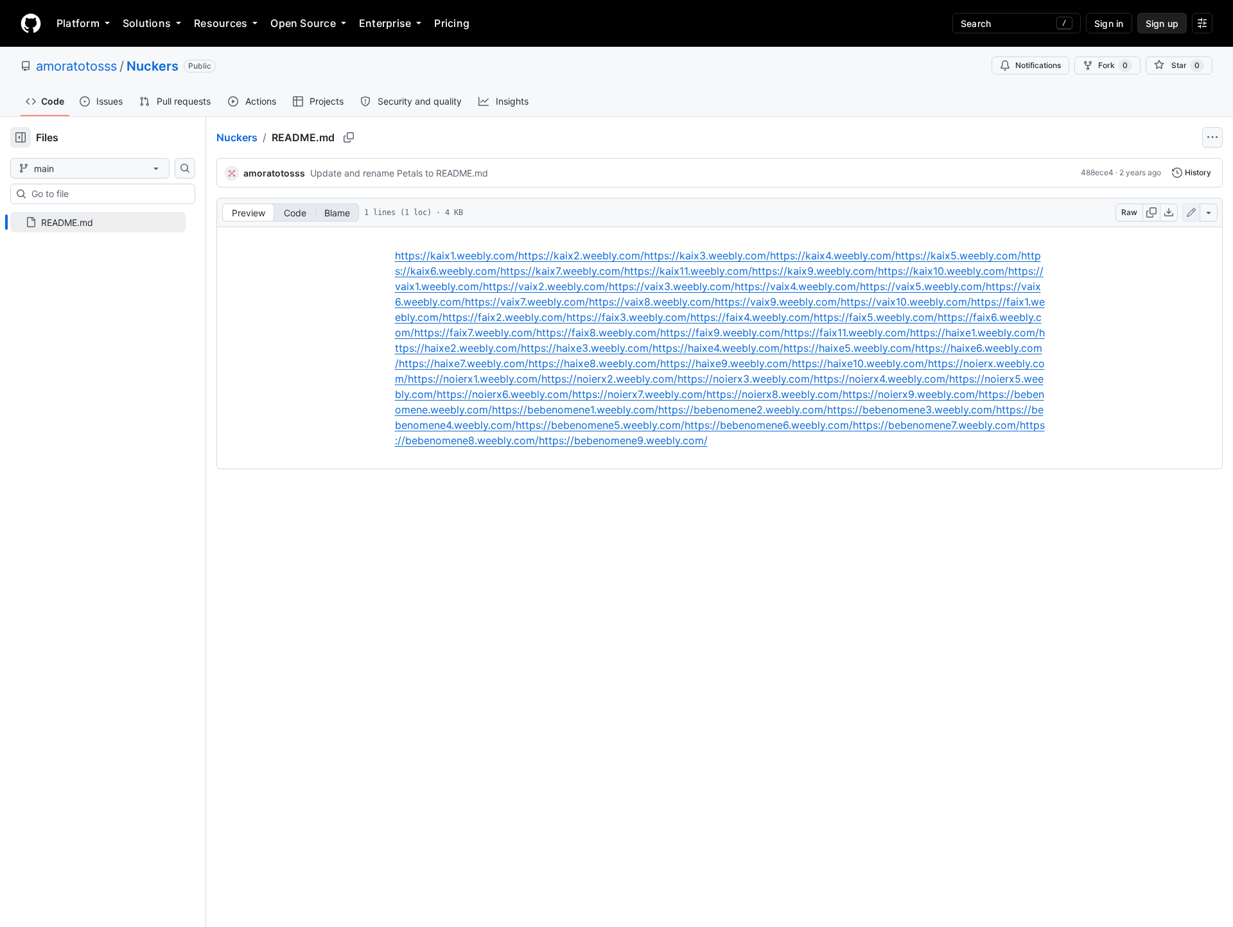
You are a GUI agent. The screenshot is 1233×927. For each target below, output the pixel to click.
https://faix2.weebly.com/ (504, 317)
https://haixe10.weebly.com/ (860, 363)
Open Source (303, 23)
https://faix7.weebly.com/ (475, 332)
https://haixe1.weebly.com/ (974, 332)
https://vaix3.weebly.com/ (672, 286)
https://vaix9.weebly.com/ (778, 301)
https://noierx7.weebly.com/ (639, 394)
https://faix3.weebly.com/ (628, 317)
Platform (78, 23)
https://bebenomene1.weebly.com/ (575, 409)
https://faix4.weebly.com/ (752, 317)
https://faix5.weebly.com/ (876, 317)
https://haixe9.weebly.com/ (726, 363)
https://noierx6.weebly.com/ (504, 394)
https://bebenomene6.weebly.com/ (769, 425)
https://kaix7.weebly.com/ (562, 270)
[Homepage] (31, 23)
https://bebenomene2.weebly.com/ (742, 409)
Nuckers (153, 66)
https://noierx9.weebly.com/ (911, 394)
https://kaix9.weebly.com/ (815, 270)
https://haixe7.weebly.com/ (464, 363)
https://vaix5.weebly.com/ (923, 286)
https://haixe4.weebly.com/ (717, 348)
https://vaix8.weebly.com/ (652, 301)
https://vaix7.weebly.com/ (527, 301)
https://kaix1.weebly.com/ (456, 255)
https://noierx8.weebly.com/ (774, 394)
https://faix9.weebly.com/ (722, 332)
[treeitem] (98, 222)
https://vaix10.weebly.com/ (906, 301)
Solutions (147, 23)
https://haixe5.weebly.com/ (849, 348)
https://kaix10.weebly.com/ (943, 270)
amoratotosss (76, 66)
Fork (1113, 65)
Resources (220, 23)
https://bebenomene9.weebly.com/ (623, 440)
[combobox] (107, 194)
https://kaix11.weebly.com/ (688, 270)
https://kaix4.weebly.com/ (832, 255)
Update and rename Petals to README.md (399, 173)
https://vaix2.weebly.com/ (546, 286)
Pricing (451, 23)
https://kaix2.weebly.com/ (581, 255)
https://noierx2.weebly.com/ (609, 378)
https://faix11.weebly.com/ (847, 332)
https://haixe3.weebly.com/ (586, 348)
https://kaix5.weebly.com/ (958, 255)
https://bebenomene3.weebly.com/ (911, 409)
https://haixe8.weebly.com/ (594, 363)
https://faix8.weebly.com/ (598, 332)
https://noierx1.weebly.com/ (474, 378)
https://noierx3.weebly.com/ (746, 378)
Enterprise (385, 23)
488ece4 (1097, 172)
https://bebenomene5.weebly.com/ (600, 425)
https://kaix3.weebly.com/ (707, 255)
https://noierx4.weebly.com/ (881, 378)
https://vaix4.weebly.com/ (797, 286)
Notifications (1038, 65)
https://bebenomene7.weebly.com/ (936, 425)
